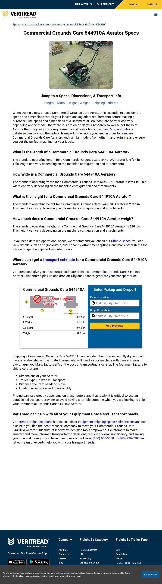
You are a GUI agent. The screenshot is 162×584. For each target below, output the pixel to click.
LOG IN (133, 4)
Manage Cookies (32, 576)
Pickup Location (99, 297)
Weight (85, 103)
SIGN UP (152, 4)
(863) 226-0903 (129, 438)
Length (49, 103)
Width (60, 103)
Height (72, 103)
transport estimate (59, 259)
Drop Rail (136, 562)
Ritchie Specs (121, 241)
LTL (81, 554)
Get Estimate (115, 325)
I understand (150, 574)
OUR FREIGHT (105, 4)
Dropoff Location (100, 310)
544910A (101, 24)
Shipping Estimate (105, 103)
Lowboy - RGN (123, 562)
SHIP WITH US (83, 4)
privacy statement (59, 576)
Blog (61, 562)
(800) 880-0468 (103, 438)
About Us (63, 549)
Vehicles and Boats (89, 562)
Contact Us (64, 554)
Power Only (85, 558)
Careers (62, 558)
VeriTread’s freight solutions (32, 422)
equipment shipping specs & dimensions (106, 422)
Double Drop (122, 554)
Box (118, 549)
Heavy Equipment (88, 549)
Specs (16, 24)
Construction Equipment (36, 24)
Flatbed (119, 558)
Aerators (57, 24)
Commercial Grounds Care (79, 24)
